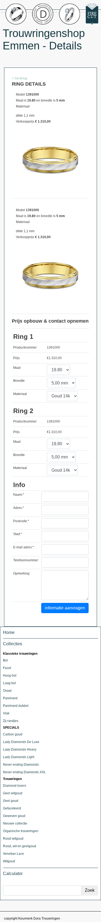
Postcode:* (21, 521)
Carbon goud (12, 734)
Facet (7, 668)
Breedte (19, 381)
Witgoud (9, 861)
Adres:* (18, 508)
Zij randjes (10, 721)
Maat (16, 368)
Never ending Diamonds (21, 764)
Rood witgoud (13, 838)
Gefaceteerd (12, 808)
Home (9, 632)
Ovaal (7, 691)
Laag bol (9, 683)
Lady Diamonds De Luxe (21, 742)
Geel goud (10, 801)
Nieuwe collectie (15, 823)
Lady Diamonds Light (18, 757)
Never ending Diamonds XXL (24, 772)
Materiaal (20, 394)
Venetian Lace (13, 854)
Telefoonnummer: (26, 560)
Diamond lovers (14, 786)
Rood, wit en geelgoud (19, 846)
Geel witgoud (12, 793)
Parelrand (10, 698)
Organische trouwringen (20, 831)
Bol (5, 660)
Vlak (6, 713)
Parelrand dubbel (16, 706)
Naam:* (18, 495)
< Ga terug (19, 78)
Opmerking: (21, 573)
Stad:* (17, 534)
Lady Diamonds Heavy (19, 749)
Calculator (13, 873)
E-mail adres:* (23, 547)
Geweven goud (14, 816)
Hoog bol (9, 675)
